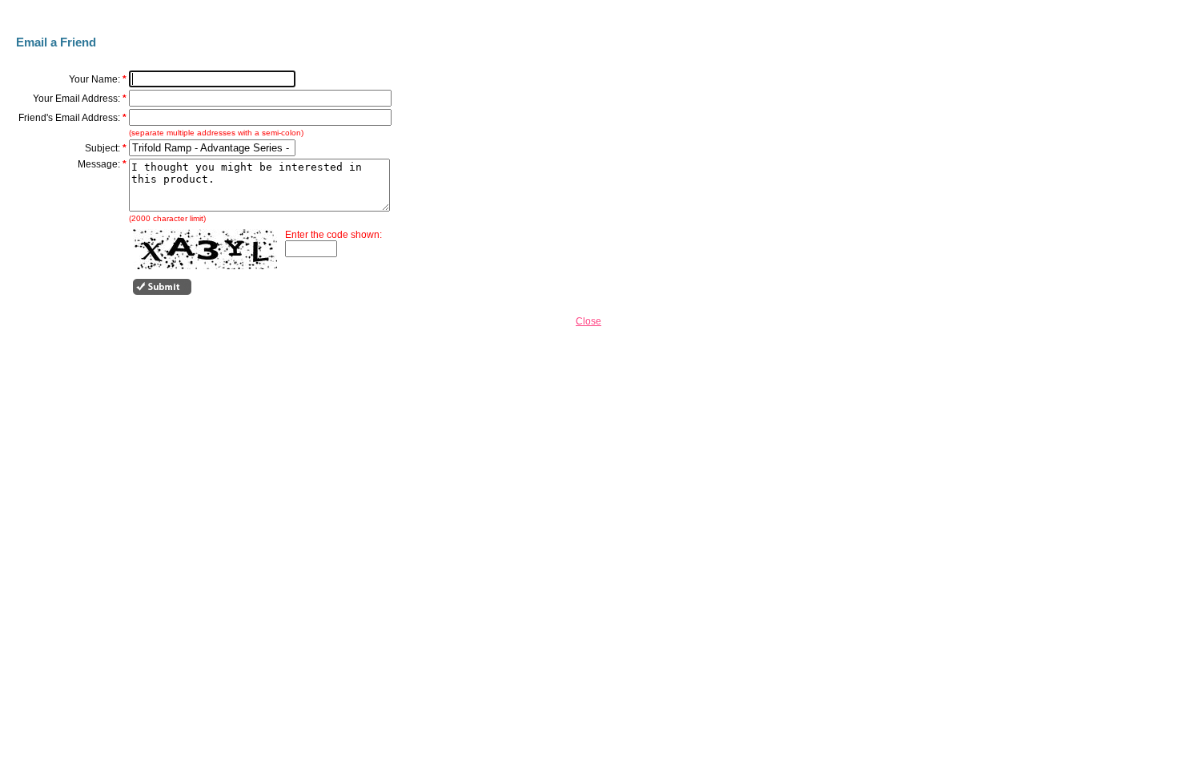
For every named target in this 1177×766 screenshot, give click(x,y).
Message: (99, 164)
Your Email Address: (76, 98)
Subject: (102, 148)
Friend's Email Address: (69, 117)
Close (588, 321)
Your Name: (94, 79)
